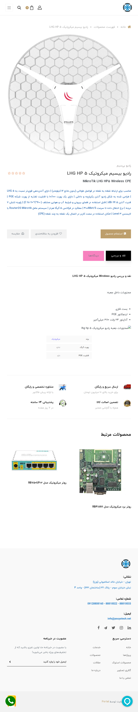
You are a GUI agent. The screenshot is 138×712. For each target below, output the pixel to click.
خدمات (96, 647)
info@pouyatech (117, 619)
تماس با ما (125, 678)
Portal (105, 701)
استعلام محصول (114, 233)
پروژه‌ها (127, 655)
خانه (128, 647)
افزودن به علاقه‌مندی (47, 233)
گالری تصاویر (124, 670)
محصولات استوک (121, 662)
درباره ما (95, 670)
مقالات (96, 662)
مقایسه (16, 233)
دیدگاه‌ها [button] (93, 256)
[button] (40, 7)
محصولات (95, 655)
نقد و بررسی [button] (118, 255)
